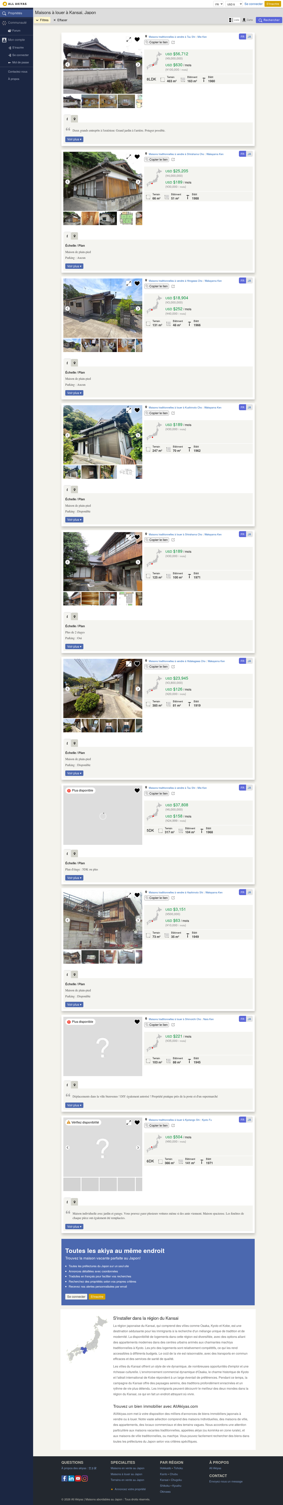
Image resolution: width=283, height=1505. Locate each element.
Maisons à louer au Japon (126, 1474)
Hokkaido (165, 1468)
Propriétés (15, 13)
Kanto (163, 1474)
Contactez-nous (17, 71)
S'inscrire (272, 4)
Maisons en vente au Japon (127, 1468)
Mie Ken (202, 37)
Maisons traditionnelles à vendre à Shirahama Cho (176, 154)
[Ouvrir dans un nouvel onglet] (173, 42)
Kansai (164, 1480)
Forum (16, 31)
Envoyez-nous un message (226, 1481)
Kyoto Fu (207, 1120)
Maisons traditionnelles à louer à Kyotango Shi (174, 1120)
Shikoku (165, 1485)
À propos (13, 79)
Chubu (174, 1474)
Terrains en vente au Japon (127, 1480)
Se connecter (253, 4)
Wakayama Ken (215, 154)
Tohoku (178, 1468)
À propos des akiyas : (79, 1468)
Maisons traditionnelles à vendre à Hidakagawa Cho (177, 661)
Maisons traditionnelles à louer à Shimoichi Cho (175, 1019)
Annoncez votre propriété (128, 1489)
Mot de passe (20, 62)
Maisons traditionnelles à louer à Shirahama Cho (175, 534)
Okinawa (165, 1491)
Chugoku (176, 1480)
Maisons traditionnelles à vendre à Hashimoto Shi (176, 892)
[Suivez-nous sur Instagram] (85, 1480)
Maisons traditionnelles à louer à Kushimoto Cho (175, 407)
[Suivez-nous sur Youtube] (78, 1480)
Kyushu (176, 1485)
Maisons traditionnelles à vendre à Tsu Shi (172, 37)
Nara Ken (208, 1019)
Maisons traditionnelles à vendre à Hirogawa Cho (175, 281)
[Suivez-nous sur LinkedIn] (71, 1480)
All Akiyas (215, 1468)
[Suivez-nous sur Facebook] (64, 1480)
